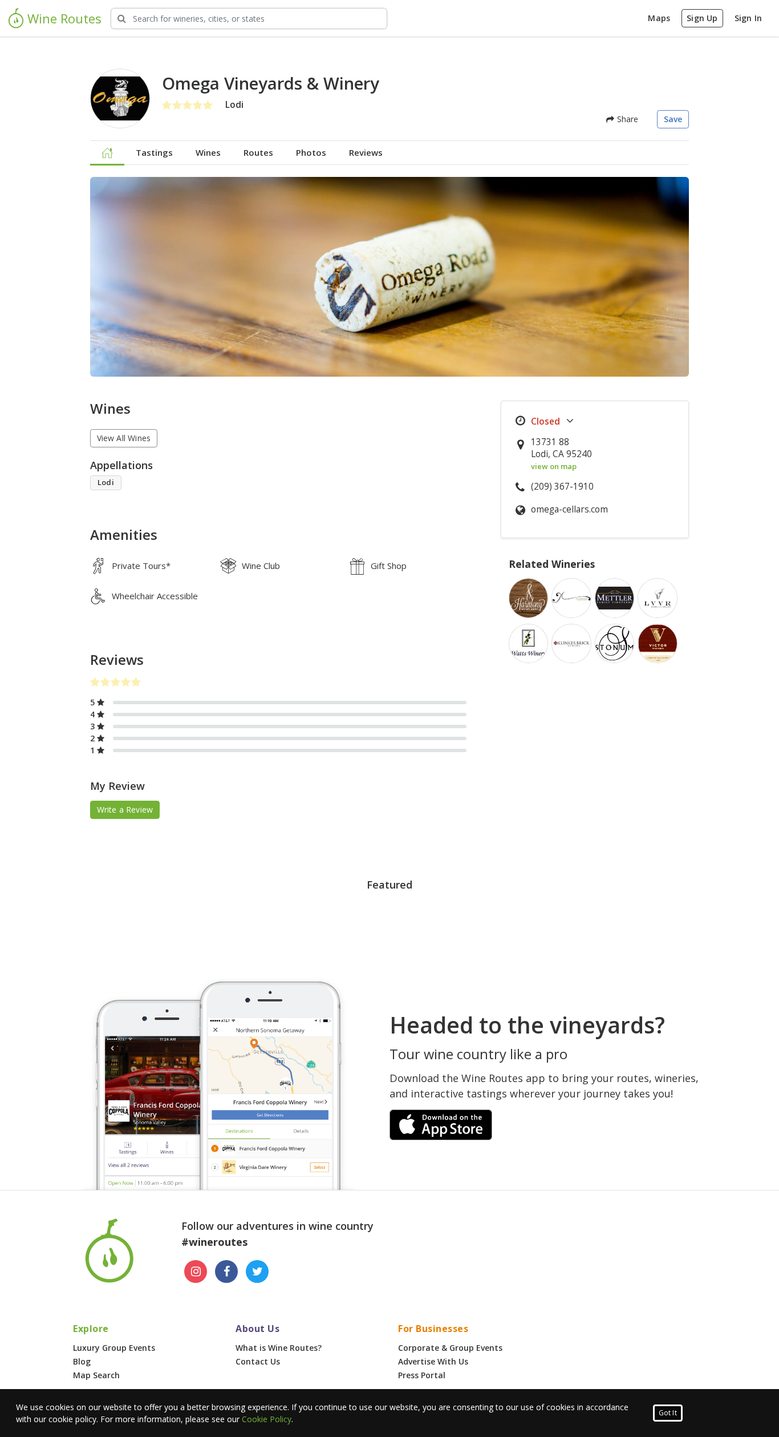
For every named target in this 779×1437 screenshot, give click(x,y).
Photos (311, 152)
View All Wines (124, 438)
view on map (554, 466)
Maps (659, 18)
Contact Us (258, 1361)
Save (673, 119)
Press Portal (421, 1375)
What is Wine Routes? (279, 1347)
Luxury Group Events (114, 1347)
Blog (82, 1361)
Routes (258, 152)
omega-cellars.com (569, 509)
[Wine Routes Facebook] (226, 1271)
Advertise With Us (433, 1361)
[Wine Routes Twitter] (257, 1271)
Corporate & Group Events (450, 1347)
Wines (208, 152)
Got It (668, 1413)
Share (626, 119)
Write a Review (125, 809)
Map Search (96, 1375)
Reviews (366, 152)
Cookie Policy (266, 1419)
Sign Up (702, 18)
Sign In (748, 18)
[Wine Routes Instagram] (195, 1271)
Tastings (154, 152)
